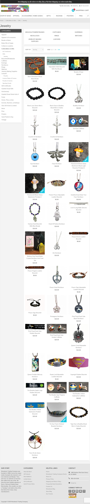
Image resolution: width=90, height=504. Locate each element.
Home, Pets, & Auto (7, 100)
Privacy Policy (50, 479)
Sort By (28, 49)
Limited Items (27, 479)
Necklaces (34, 35)
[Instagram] (77, 491)
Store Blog (49, 491)
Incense (59, 16)
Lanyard (56, 39)
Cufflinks (57, 32)
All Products (27, 474)
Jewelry (6, 56)
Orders (75, 6)
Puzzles (6, 76)
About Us (48, 476)
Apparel (16, 16)
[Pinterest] (84, 491)
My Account (84, 6)
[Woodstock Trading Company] (15, 8)
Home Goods (38, 16)
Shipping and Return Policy (53, 481)
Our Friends (49, 494)
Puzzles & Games (7, 80)
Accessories (27, 16)
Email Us (73, 483)
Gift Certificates (6, 86)
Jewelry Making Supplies (34, 40)
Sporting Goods (7, 83)
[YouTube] (80, 491)
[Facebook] (70, 491)
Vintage (3, 120)
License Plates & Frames (9, 78)
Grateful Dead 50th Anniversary (7, 90)
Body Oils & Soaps (7, 43)
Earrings (78, 32)
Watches (78, 35)
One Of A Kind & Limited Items (9, 107)
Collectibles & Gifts (11, 20)
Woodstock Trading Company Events (56, 474)
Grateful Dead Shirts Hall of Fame (10, 96)
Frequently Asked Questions (54, 484)
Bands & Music (6, 40)
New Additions (27, 476)
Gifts (48, 16)
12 (52, 49)
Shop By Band (5, 16)
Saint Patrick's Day (7, 117)
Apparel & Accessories (8, 37)
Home (1, 20)
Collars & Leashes (7, 46)
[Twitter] (73, 491)
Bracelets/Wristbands (34, 32)
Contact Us (49, 486)
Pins (81, 16)
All (59, 49)
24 (55, 49)
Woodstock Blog (50, 489)
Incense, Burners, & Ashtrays (10, 103)
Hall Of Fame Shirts (29, 484)
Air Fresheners (7, 51)
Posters (70, 16)
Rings (56, 35)
